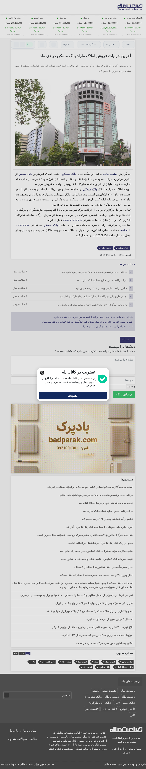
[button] (42, 373)
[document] (73, 384)
